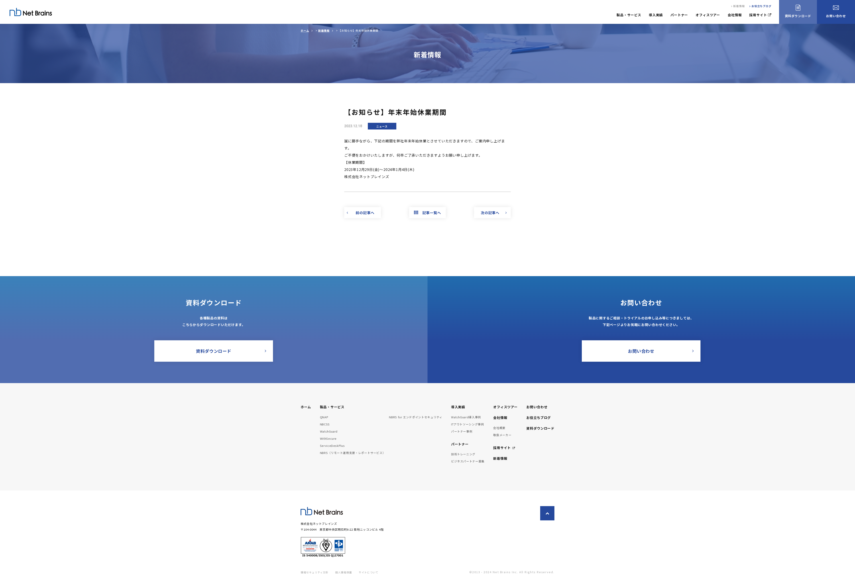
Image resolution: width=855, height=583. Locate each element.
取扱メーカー (502, 435)
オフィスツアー (708, 14)
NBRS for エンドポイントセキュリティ (415, 417)
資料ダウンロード (540, 428)
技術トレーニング (463, 454)
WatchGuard (329, 431)
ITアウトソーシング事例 (467, 424)
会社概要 (499, 428)
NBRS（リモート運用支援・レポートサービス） (353, 453)
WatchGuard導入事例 (466, 417)
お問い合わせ (536, 406)
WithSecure (328, 438)
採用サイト (758, 14)
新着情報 (739, 6)
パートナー (679, 14)
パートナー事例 (461, 431)
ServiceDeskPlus (332, 445)
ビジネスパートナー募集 (467, 461)
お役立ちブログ (761, 6)
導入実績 (656, 14)
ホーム (305, 30)
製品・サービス (629, 14)
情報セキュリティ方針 (314, 572)
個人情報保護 (343, 572)
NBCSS (325, 424)
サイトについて (368, 572)
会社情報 (735, 14)
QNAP (324, 417)
